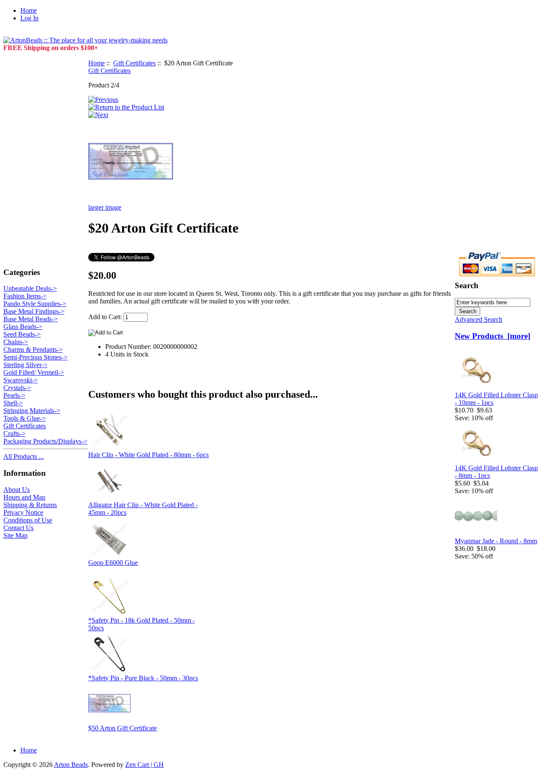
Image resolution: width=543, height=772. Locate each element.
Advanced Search (478, 319)
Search (467, 285)
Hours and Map (24, 497)
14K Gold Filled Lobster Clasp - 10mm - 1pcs (496, 398)
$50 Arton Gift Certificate (122, 728)
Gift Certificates (134, 63)
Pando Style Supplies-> (34, 303)
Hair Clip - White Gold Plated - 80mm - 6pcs (148, 454)
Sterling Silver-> (25, 364)
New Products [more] (492, 335)
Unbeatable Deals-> (30, 288)
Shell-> (13, 403)
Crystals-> (17, 387)
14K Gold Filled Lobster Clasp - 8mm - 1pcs (496, 471)
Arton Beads (71, 764)
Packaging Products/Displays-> (45, 441)
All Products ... (23, 456)
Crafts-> (14, 433)
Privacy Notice (23, 512)
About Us (16, 489)
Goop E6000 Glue (113, 562)
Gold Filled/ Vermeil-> (33, 372)
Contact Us (18, 527)
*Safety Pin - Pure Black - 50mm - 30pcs (143, 678)
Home (28, 10)
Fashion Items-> (25, 296)
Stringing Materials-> (31, 410)
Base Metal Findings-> (33, 311)
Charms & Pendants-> (33, 349)
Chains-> (15, 341)
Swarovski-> (20, 380)
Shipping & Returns (30, 504)
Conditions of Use (27, 520)
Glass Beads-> (22, 326)
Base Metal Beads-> (30, 319)
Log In (29, 18)
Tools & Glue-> (24, 418)
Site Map (15, 535)
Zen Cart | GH (144, 764)
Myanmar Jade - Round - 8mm (496, 541)
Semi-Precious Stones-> (35, 357)
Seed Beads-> (22, 334)
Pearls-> (14, 395)
